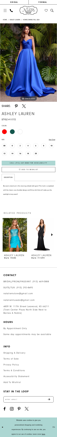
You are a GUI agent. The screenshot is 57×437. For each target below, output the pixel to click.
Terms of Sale (11, 358)
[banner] (28, 10)
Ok (54, 427)
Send (50, 399)
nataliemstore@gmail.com (18, 293)
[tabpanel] (28, 62)
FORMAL (42, 2)
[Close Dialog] (3, 427)
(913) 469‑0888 (41, 281)
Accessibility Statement (16, 376)
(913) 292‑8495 (24, 287)
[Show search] (52, 10)
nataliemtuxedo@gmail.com (19, 300)
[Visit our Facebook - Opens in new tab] (4, 408)
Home (5, 20)
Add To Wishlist (12, 382)
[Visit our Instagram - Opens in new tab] (12, 408)
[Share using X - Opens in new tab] (24, 106)
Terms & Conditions (14, 370)
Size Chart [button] (52, 139)
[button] (5, 10)
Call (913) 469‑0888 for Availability (28, 163)
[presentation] (13, 235)
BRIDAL (14, 2)
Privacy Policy (11, 364)
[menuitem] (14, 2)
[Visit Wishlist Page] (46, 10)
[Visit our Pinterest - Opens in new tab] (19, 408)
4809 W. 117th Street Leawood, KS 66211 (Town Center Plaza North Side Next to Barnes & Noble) (26, 309)
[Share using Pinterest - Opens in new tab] (16, 106)
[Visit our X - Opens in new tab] (26, 408)
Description (8, 177)
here (43, 434)
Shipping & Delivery (14, 352)
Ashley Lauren (15, 20)
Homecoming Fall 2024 (31, 20)
